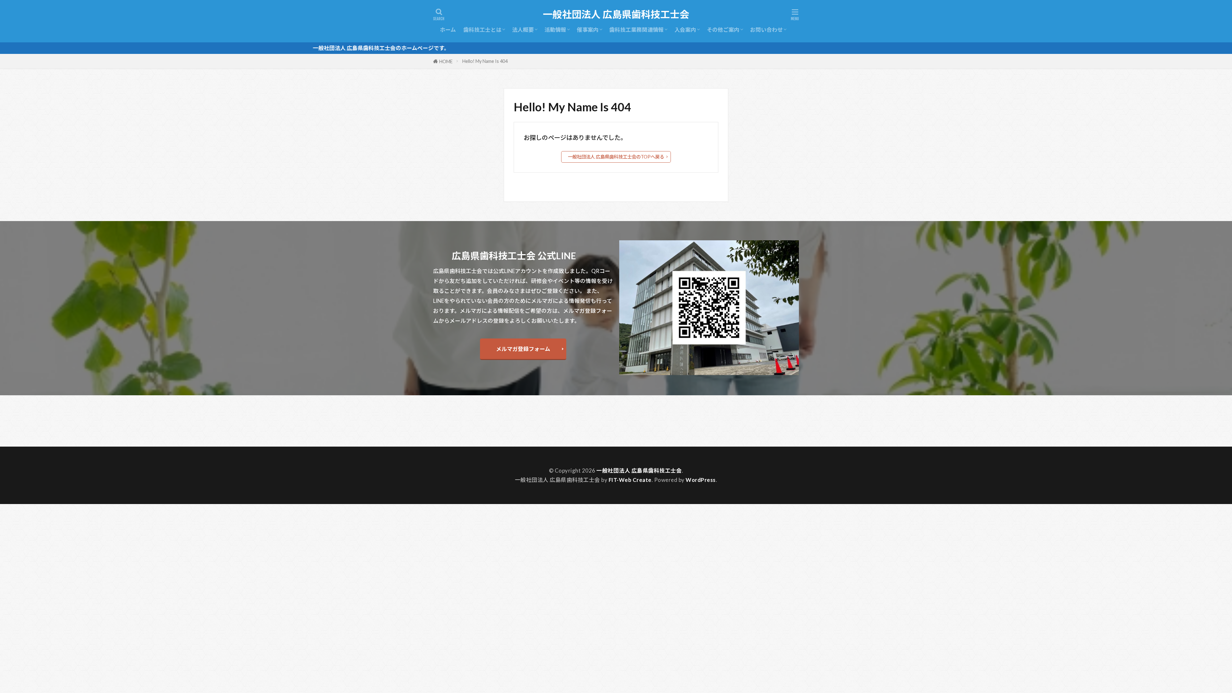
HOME (446, 61)
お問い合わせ (766, 29)
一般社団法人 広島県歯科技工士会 (616, 14)
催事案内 (588, 29)
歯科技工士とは (482, 29)
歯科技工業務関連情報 (636, 29)
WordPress (701, 479)
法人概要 (523, 29)
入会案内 (685, 29)
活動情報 (555, 29)
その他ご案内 (723, 29)
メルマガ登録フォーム (523, 349)
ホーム (448, 29)
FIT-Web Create (630, 479)
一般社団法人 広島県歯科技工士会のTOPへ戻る (616, 156)
